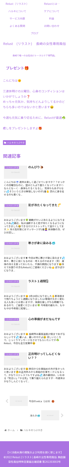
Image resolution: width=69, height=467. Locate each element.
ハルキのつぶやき (16, 142)
